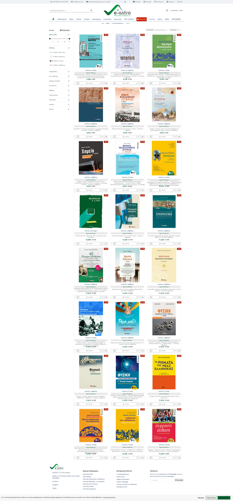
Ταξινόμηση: (150, 30)
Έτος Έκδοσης (53, 76)
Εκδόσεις (52, 48)
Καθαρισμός (65, 30)
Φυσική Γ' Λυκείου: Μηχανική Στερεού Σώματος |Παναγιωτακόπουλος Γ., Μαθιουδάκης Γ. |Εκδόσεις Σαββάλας (164, 343)
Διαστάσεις (52, 85)
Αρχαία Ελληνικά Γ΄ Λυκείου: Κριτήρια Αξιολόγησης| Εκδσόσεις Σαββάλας (127, 290)
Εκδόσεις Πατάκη (90, 70)
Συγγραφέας (53, 71)
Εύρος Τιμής (53, 34)
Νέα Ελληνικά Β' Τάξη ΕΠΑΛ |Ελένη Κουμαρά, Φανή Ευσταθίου (91, 236)
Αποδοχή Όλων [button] (224, 498)
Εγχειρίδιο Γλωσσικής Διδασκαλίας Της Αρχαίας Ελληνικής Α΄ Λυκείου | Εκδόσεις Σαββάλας (91, 129)
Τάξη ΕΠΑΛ (52, 100)
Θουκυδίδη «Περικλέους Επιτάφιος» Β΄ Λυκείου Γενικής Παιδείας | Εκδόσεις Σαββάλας (164, 290)
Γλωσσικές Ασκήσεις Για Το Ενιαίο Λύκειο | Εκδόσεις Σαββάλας (127, 236)
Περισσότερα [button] (211, 498)
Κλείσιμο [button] (201, 498)
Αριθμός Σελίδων (54, 81)
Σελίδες (51, 104)
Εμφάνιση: (173, 30)
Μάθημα (51, 90)
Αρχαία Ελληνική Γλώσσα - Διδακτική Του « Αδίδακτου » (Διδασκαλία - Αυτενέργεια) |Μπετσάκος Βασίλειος (127, 450)
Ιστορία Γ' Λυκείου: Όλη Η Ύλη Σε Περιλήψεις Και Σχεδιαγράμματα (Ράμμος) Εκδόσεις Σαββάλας (164, 129)
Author (51, 109)
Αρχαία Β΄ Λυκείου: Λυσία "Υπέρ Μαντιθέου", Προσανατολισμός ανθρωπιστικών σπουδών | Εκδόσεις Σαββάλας (127, 76)
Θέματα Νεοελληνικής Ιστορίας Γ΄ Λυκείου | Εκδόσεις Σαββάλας (127, 129)
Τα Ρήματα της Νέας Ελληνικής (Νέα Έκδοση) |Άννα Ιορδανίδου (164, 397)
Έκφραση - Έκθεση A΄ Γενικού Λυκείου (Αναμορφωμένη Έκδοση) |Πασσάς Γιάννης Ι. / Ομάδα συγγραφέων (164, 450)
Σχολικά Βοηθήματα (117, 23)
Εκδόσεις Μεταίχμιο (91, 231)
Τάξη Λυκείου (53, 95)
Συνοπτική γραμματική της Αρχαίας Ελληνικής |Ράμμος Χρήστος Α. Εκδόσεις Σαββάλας (164, 236)
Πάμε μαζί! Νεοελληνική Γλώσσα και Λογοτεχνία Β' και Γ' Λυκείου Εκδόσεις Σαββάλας (127, 343)
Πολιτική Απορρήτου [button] (109, 497)
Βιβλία (108, 23)
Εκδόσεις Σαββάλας (127, 70)
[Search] (91, 10)
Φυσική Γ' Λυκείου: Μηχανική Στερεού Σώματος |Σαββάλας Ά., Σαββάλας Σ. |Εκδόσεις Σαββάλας (91, 397)
